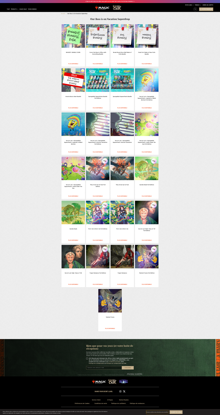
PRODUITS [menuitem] (14, 9)
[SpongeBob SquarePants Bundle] (122, 80)
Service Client (96, 400)
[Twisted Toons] (110, 300)
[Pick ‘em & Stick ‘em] (122, 212)
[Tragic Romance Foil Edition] (97, 256)
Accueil (63, 13)
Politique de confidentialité (97, 363)
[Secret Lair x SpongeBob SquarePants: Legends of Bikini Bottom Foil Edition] (146, 80)
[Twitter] (124, 391)
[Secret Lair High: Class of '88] (73, 256)
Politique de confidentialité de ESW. (116, 363)
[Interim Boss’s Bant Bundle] (73, 80)
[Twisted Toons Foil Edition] (146, 256)
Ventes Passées (124, 400)
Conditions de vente (100, 403)
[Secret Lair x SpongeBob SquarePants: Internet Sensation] (122, 124)
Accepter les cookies (176, 412)
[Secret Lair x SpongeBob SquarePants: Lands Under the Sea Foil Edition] (146, 124)
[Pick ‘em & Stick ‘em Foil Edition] (97, 212)
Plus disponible (73, 63)
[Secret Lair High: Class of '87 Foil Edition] (146, 212)
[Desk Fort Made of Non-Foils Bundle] (146, 36)
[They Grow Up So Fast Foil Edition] (97, 168)
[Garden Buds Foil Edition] (146, 168)
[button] (189, 5)
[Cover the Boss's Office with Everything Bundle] (97, 36)
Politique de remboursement (139, 403)
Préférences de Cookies (82, 403)
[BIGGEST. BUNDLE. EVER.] (73, 36)
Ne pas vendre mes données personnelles (157, 412)
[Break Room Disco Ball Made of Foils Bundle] (122, 36)
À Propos (110, 400)
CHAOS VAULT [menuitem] (23, 9)
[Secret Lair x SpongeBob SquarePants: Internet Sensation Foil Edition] (97, 124)
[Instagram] (120, 391)
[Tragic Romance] (122, 256)
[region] (110, 412)
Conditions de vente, (115, 361)
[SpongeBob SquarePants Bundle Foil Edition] (97, 80)
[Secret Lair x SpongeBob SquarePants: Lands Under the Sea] (73, 168)
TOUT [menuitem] (8, 9)
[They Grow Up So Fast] (122, 168)
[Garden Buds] (73, 212)
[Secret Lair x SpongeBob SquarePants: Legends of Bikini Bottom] (73, 124)
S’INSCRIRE (128, 367)
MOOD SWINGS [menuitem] (32, 9)
